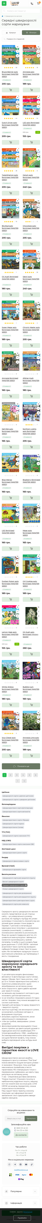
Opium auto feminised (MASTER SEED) (31, 177)
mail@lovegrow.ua (21, 1170)
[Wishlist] (17, 51)
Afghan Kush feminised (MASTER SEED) (31, 380)
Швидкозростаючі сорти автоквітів (16, 812)
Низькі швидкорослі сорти (13, 889)
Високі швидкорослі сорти (13, 882)
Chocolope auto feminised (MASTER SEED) (31, 228)
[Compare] (17, 55)
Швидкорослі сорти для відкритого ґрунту (19, 897)
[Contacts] (31, 3)
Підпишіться (30, 1118)
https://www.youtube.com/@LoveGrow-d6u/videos (26, 1164)
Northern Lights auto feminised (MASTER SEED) (29, 431)
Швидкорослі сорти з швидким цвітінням (19, 799)
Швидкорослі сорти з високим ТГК (16, 836)
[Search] (4, 11)
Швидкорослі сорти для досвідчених (17, 893)
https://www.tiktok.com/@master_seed (31, 1164)
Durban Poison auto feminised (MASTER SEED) (10, 583)
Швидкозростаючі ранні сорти (15, 853)
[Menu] (4, 3)
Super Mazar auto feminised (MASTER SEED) (10, 329)
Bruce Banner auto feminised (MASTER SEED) (10, 74)
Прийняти (22, 1218)
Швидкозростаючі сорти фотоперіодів (18, 808)
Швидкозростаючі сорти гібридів (16, 820)
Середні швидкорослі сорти (14, 885)
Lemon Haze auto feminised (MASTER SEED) (10, 634)
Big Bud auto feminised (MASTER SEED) (10, 228)
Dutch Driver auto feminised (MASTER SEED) (10, 125)
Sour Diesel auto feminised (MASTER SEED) (10, 740)
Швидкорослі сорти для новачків (16, 904)
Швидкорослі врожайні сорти (14, 869)
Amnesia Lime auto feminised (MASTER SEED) (31, 740)
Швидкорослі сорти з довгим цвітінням (18, 796)
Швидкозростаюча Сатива (13, 827)
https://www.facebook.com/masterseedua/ (20, 1164)
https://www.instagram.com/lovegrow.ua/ (9, 1164)
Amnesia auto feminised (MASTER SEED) (31, 74)
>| (24, 781)
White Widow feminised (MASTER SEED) (10, 689)
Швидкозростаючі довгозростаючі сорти (19, 900)
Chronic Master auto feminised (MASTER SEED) (31, 329)
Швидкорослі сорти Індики (13, 824)
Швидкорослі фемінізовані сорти (16, 861)
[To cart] (10, 90)
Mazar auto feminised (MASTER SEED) (31, 533)
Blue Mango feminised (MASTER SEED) (10, 482)
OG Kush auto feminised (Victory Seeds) (30, 634)
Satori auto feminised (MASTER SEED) (31, 279)
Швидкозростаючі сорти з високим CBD (18, 844)
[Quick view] (17, 47)
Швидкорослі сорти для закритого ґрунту (19, 878)
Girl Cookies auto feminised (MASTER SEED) (31, 583)
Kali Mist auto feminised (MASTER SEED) (10, 431)
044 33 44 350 (22, 1130)
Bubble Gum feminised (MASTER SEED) (31, 689)
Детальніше (27, 1212)
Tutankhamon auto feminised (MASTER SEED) (10, 177)
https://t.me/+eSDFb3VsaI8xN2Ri (15, 1164)
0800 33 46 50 (22, 1128)
